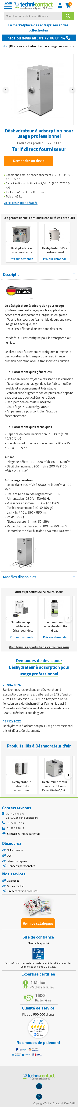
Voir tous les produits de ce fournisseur (39, 647)
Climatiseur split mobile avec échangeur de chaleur (21, 628)
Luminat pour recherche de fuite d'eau (55, 626)
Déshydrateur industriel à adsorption (21, 786)
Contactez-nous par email (23, 834)
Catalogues (13, 881)
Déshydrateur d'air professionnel (54, 250)
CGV (9, 856)
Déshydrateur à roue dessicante (21, 250)
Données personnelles (21, 866)
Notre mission (15, 850)
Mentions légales (17, 861)
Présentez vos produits (22, 891)
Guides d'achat (15, 886)
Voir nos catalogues (38, 923)
